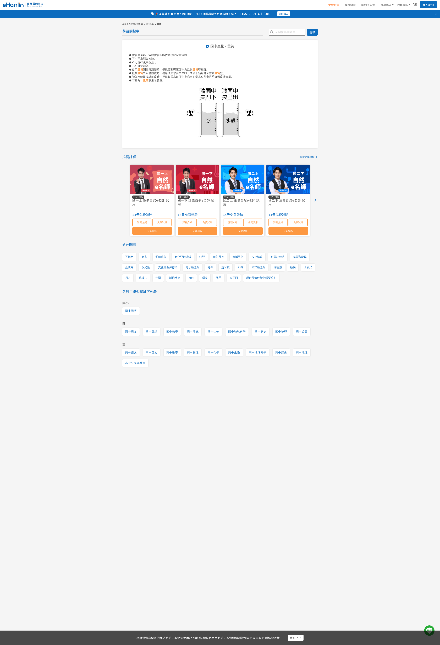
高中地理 (302, 352)
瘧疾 (293, 267)
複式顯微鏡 (258, 267)
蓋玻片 (129, 267)
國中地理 (281, 331)
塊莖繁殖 (257, 256)
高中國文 (131, 352)
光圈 (158, 277)
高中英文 (151, 352)
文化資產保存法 (167, 267)
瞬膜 (205, 277)
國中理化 (193, 331)
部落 (240, 267)
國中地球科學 (237, 331)
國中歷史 (260, 331)
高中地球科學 (257, 352)
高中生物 (234, 352)
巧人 (128, 277)
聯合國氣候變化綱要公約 (261, 277)
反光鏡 (146, 267)
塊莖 (218, 277)
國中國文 (131, 331)
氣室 (144, 256)
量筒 (140, 69)
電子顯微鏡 (192, 267)
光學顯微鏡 (300, 256)
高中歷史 (281, 352)
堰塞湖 (278, 267)
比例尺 (308, 267)
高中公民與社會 (135, 362)
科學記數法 (278, 256)
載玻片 (143, 277)
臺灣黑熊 (237, 256)
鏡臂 (202, 256)
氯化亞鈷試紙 (183, 256)
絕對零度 (218, 256)
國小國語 (131, 310)
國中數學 (172, 331)
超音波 (225, 267)
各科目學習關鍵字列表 (132, 24)
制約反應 (174, 277)
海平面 (234, 277)
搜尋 (312, 32)
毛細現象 (160, 256)
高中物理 (193, 352)
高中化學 (213, 352)
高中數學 (172, 352)
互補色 (129, 256)
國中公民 (302, 331)
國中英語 (151, 331)
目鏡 (191, 277)
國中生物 (150, 24)
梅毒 (210, 267)
